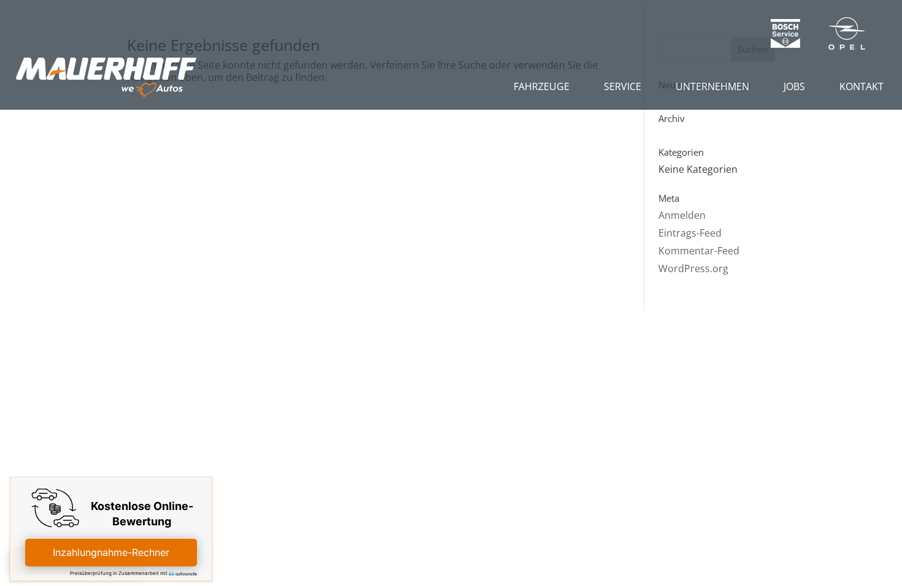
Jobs (794, 86)
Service (622, 86)
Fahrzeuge (541, 86)
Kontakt (861, 86)
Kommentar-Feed (698, 250)
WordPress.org (693, 268)
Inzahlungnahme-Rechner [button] (111, 552)
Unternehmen (712, 86)
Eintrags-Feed (690, 233)
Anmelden (682, 215)
